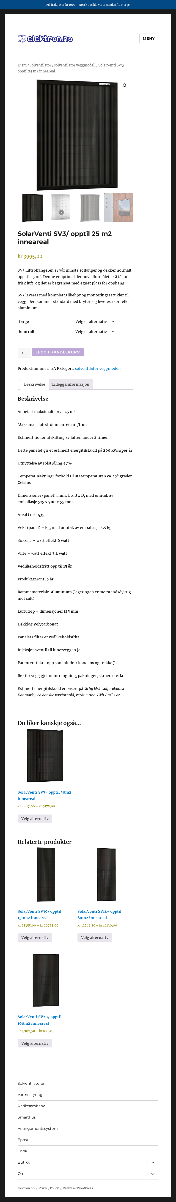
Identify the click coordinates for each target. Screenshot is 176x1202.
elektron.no (26, 1188)
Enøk (22, 1151)
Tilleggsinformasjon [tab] (70, 384)
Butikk (24, 1162)
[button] (125, 85)
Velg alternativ (35, 818)
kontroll (26, 331)
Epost (23, 1140)
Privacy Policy (49, 1188)
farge (24, 321)
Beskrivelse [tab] (34, 384)
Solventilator (40, 65)
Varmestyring (30, 1095)
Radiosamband (32, 1106)
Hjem (22, 65)
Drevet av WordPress (78, 1188)
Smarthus (27, 1117)
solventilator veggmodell (75, 65)
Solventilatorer (31, 1083)
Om (21, 1173)
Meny (149, 38)
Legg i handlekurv (58, 352)
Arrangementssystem (38, 1128)
